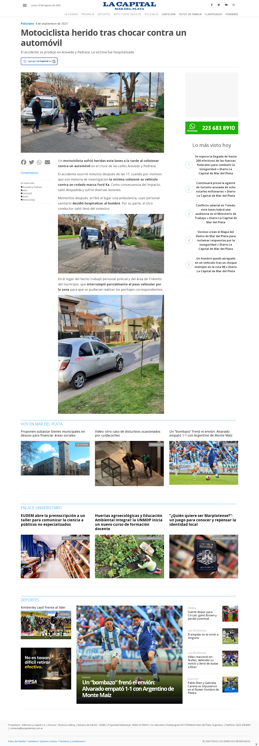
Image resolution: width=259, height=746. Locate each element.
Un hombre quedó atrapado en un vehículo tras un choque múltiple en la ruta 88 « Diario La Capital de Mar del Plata (212, 265)
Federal (64, 614)
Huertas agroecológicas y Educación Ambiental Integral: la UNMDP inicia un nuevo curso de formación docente (128, 522)
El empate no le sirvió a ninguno (203, 636)
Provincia (87, 14)
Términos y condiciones (72, 741)
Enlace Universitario (75, 538)
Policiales (151, 14)
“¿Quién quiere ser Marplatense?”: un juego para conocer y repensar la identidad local (202, 520)
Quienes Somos (48, 741)
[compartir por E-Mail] (49, 162)
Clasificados (213, 14)
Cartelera (168, 14)
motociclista (29, 199)
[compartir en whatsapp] (41, 162)
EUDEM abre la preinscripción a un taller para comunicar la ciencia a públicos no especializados (53, 520)
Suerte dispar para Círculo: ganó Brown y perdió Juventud (202, 615)
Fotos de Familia (190, 14)
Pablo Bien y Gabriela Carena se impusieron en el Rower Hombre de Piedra (203, 688)
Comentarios (29, 173)
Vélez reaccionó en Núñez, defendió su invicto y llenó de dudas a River (203, 662)
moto (25, 196)
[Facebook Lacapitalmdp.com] (212, 5)
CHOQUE (27, 193)
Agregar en (39, 61)
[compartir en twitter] (33, 162)
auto (25, 190)
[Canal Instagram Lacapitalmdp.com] (233, 5)
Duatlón (193, 679)
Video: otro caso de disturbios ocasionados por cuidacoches (127, 433)
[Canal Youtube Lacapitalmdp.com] (226, 5)
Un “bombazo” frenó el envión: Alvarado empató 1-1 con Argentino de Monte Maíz (200, 433)
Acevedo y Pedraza (32, 187)
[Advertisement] (211, 94)
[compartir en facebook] (25, 162)
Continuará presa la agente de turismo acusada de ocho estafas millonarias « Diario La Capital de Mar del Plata (212, 189)
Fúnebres (232, 14)
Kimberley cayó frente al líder (43, 607)
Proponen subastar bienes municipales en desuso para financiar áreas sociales (53, 433)
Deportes (103, 14)
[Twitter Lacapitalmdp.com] (219, 5)
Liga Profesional (197, 630)
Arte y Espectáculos (127, 14)
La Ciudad (71, 14)
